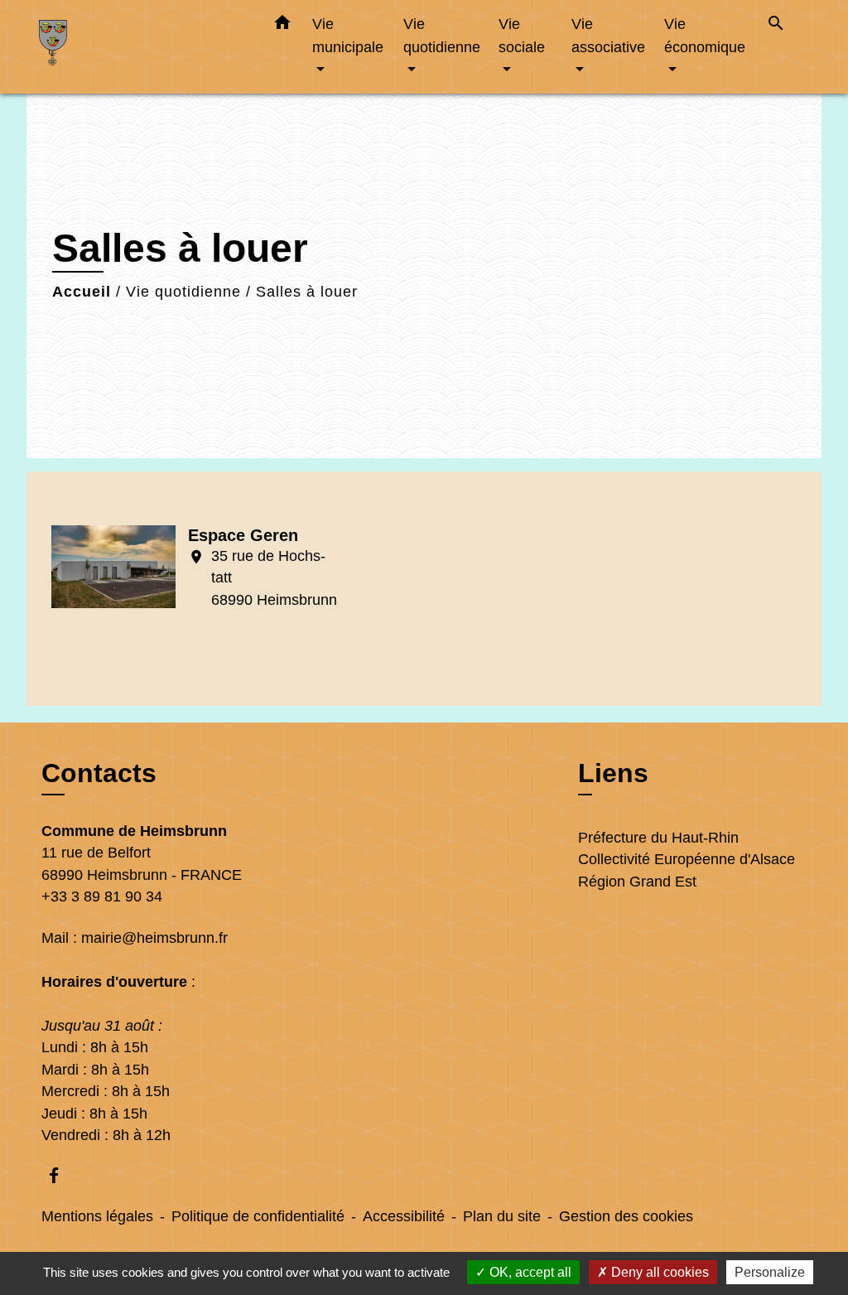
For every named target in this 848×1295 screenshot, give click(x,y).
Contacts (99, 773)
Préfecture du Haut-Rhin (658, 837)
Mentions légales (97, 1216)
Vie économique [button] (704, 35)
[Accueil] (142, 47)
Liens (613, 773)
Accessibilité (404, 1216)
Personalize (770, 1272)
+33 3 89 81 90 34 (101, 896)
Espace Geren (243, 535)
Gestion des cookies (626, 1216)
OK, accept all (528, 1272)
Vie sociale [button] (522, 35)
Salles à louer (307, 291)
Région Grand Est (637, 881)
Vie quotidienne (183, 291)
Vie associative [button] (608, 35)
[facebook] (61, 1175)
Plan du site (502, 1216)
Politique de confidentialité (257, 1216)
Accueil (81, 291)
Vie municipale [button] (347, 35)
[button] (282, 26)
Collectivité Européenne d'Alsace (686, 859)
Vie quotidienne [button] (441, 35)
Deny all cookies (658, 1272)
